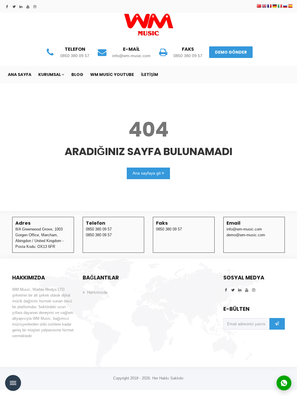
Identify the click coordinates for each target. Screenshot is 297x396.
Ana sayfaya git (147, 173)
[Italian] (280, 6)
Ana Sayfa (19, 74)
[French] (269, 6)
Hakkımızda (97, 292)
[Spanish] (290, 6)
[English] (264, 6)
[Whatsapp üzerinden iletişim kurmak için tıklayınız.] (283, 382)
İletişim (149, 74)
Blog (77, 74)
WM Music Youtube (112, 74)
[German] (274, 6)
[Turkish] (259, 6)
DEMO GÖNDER (231, 52)
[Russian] (285, 6)
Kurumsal (49, 74)
